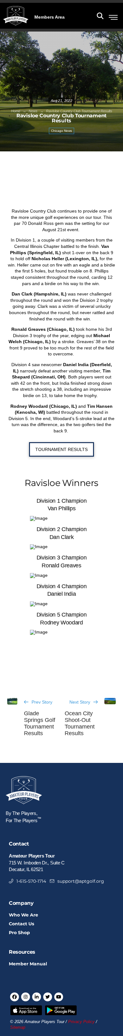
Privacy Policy (81, 1022)
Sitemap (17, 1027)
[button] (49, 16)
